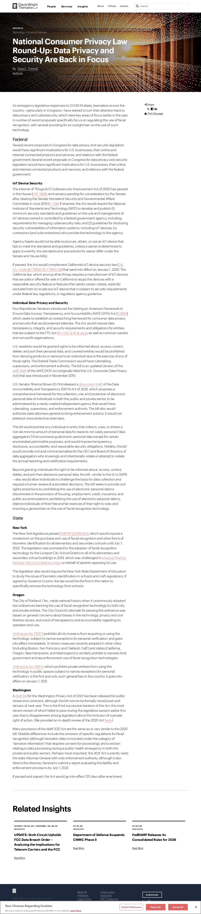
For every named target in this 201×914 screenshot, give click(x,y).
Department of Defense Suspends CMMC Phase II (99, 837)
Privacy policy (107, 892)
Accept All (178, 907)
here (108, 720)
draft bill (21, 696)
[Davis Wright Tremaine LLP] (25, 6)
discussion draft (90, 384)
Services (66, 6)
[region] (100, 907)
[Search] (137, 6)
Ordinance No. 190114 (28, 666)
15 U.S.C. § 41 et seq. (72, 333)
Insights (83, 6)
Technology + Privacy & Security (30, 32)
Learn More (75, 910)
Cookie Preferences (131, 907)
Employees (106, 896)
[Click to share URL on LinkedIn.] (156, 109)
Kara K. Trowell (28, 68)
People (51, 6)
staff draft (20, 371)
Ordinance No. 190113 (28, 633)
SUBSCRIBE (152, 895)
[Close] (196, 907)
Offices (112, 6)
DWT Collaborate (109, 899)
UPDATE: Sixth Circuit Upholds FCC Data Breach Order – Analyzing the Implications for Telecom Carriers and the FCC (37, 842)
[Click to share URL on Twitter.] (148, 109)
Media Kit (82, 892)
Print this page (155, 114)
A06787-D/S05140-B (74, 533)
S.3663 (122, 313)
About (100, 6)
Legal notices (84, 899)
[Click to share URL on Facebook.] (152, 109)
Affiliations (83, 896)
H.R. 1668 (39, 194)
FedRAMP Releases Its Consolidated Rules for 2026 (154, 837)
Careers (124, 6)
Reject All (156, 907)
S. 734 (53, 203)
